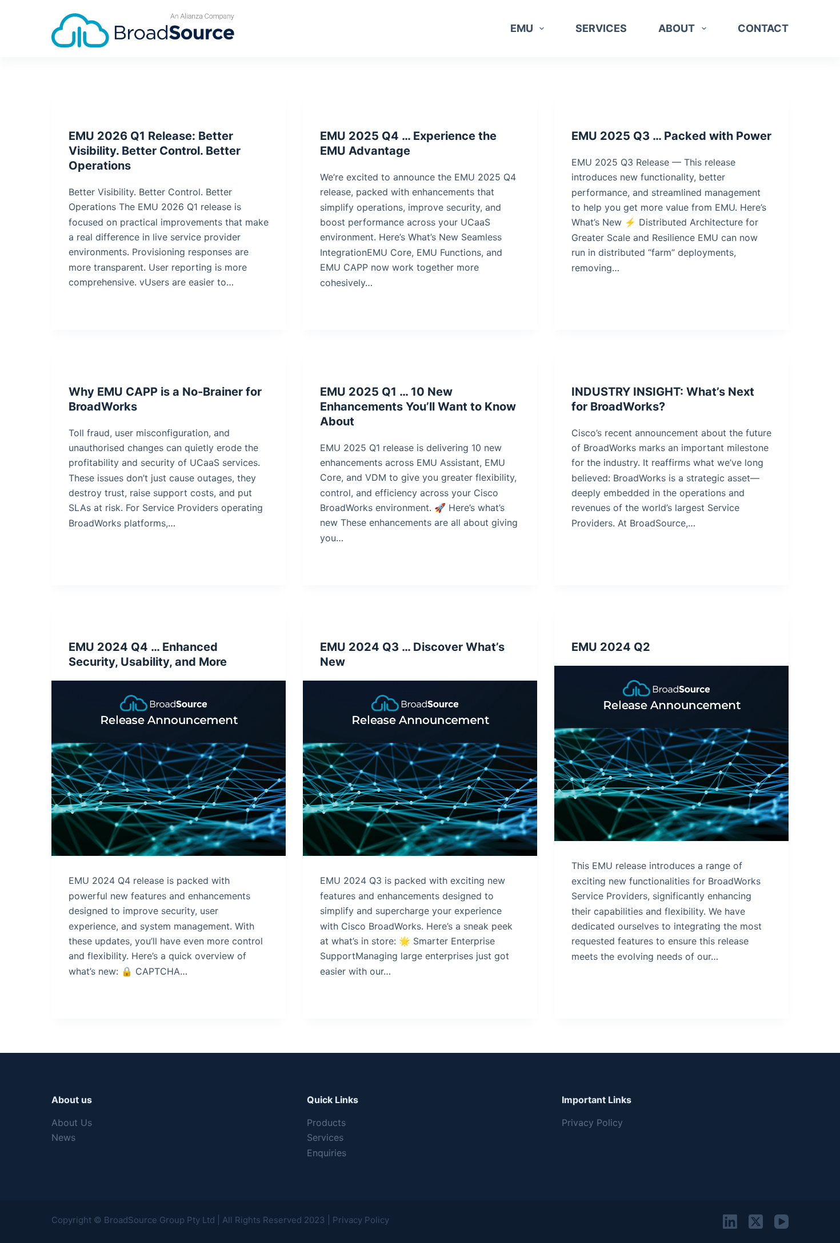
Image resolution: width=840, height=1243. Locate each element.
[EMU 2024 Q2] (671, 754)
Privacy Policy (592, 1122)
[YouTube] (781, 1221)
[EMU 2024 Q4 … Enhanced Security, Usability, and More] (168, 768)
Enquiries (326, 1152)
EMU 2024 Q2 (610, 647)
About (676, 28)
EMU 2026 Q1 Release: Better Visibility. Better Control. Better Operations (155, 150)
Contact (763, 28)
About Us (71, 1122)
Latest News (93, 369)
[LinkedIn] (730, 1221)
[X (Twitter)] (756, 1221)
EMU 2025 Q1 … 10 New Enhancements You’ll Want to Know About (418, 406)
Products (326, 1122)
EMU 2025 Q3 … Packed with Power (671, 136)
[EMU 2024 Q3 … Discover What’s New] (420, 768)
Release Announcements (117, 114)
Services (601, 28)
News (63, 1137)
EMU (521, 28)
